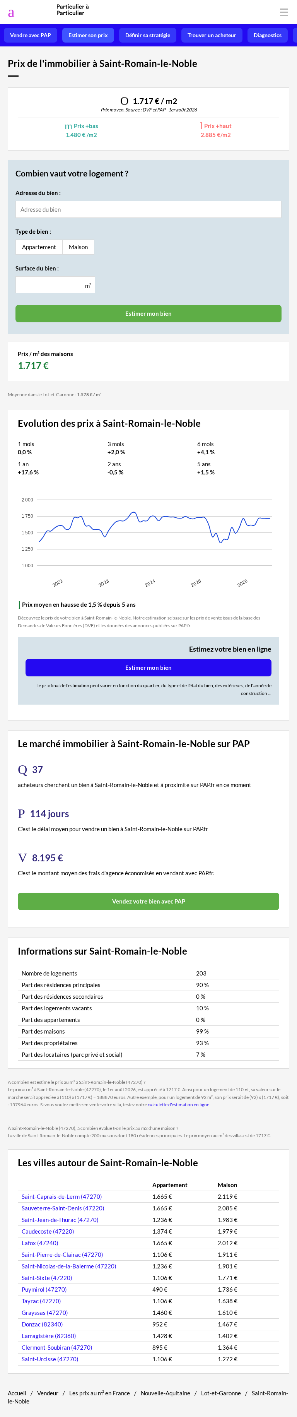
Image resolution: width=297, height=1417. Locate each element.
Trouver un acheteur (212, 35)
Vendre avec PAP (30, 35)
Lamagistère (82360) (49, 1335)
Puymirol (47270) (44, 1289)
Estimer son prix (88, 35)
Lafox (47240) (40, 1242)
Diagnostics (268, 35)
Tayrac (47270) (41, 1300)
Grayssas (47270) (45, 1312)
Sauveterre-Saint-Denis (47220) (63, 1208)
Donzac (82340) (42, 1324)
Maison (78, 246)
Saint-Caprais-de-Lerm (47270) (62, 1196)
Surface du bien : (37, 268)
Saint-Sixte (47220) (47, 1277)
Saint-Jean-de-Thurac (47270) (60, 1219)
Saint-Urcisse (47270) (50, 1358)
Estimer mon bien (148, 667)
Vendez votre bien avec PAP (148, 901)
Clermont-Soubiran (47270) (57, 1347)
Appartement (39, 246)
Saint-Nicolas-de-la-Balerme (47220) (69, 1266)
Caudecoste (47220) (48, 1231)
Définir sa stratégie (147, 35)
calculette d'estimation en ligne (178, 1104)
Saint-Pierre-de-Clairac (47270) (62, 1254)
